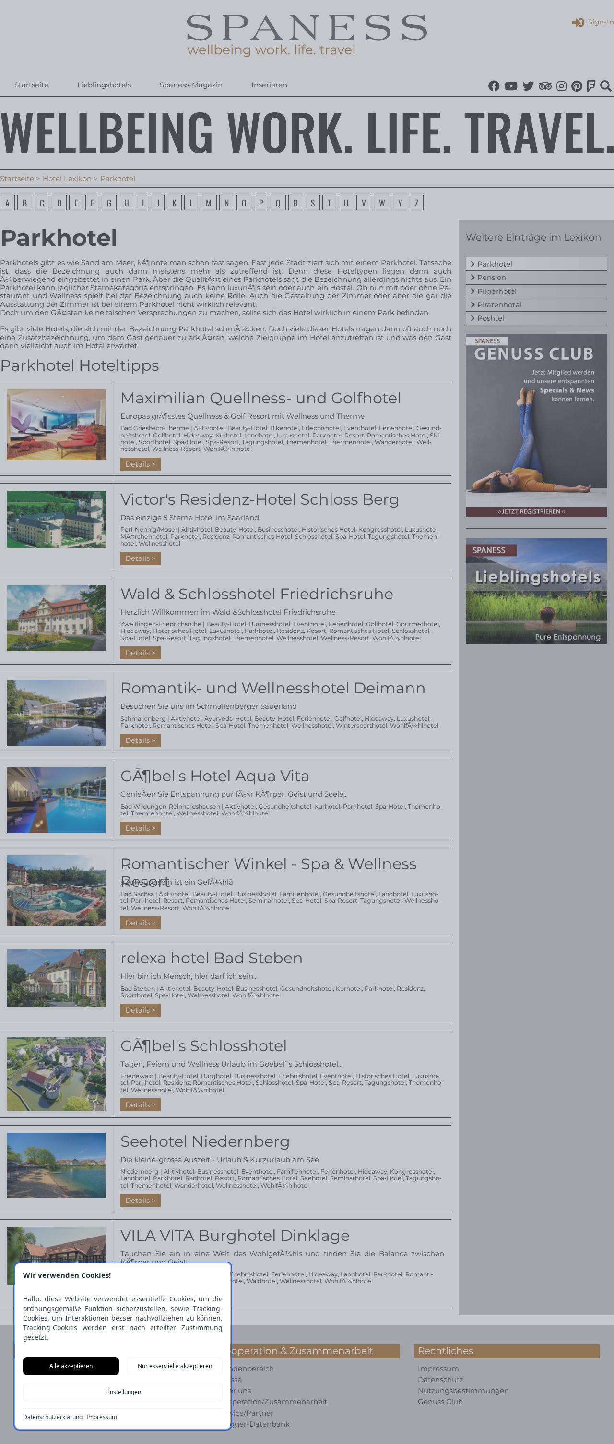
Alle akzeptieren (71, 1366)
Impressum (101, 1417)
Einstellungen (123, 1392)
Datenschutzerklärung (53, 1417)
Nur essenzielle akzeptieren (175, 1366)
